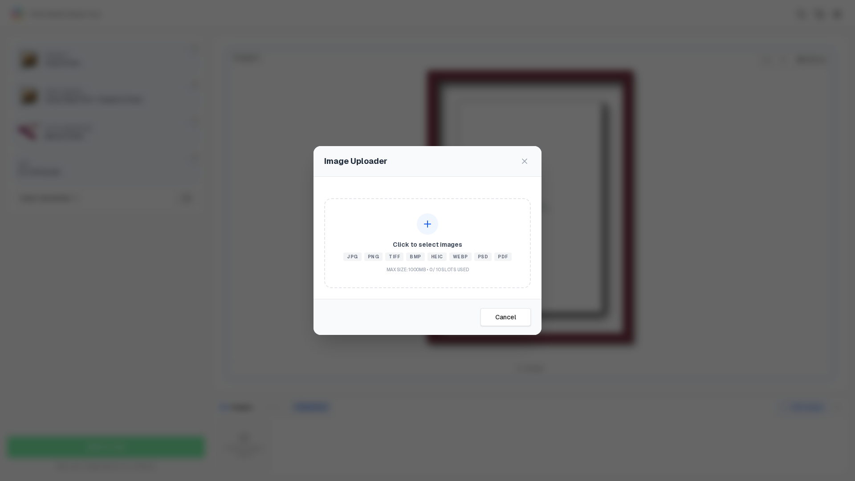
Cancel (505, 317)
